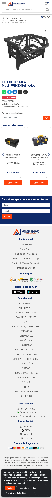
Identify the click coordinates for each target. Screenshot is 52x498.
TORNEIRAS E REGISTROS (26, 391)
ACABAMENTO (26, 303)
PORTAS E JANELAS (26, 377)
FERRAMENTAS (26, 336)
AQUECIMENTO (26, 308)
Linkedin (27, 438)
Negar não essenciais (27, 488)
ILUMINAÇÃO (26, 345)
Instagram (27, 426)
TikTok (27, 430)
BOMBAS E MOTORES (26, 317)
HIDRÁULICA (26, 340)
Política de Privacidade (26, 254)
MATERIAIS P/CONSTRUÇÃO (26, 359)
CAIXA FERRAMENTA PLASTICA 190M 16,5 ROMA (39, 157)
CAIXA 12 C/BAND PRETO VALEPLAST (13, 156)
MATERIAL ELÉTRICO (26, 363)
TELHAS (26, 382)
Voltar (46, 17)
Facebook (27, 434)
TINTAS (26, 387)
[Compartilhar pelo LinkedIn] (14, 92)
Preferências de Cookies (16, 493)
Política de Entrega (26, 268)
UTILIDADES (26, 396)
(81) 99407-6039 (27, 412)
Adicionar (14, 183)
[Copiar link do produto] (25, 92)
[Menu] (4, 3)
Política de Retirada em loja (26, 258)
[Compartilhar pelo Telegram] (9, 92)
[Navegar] (3, 154)
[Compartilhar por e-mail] (20, 92)
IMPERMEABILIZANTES (26, 350)
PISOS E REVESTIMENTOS (26, 373)
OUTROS (26, 368)
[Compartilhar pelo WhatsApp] (4, 92)
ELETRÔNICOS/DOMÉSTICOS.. (26, 326)
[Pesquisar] (47, 9)
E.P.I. (26, 322)
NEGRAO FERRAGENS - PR (21, 107)
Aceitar (10, 488)
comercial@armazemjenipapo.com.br (27, 416)
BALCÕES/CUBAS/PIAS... (26, 312)
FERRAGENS (26, 331)
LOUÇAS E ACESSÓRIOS (26, 354)
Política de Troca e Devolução (26, 263)
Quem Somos (26, 249)
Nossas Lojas (26, 244)
